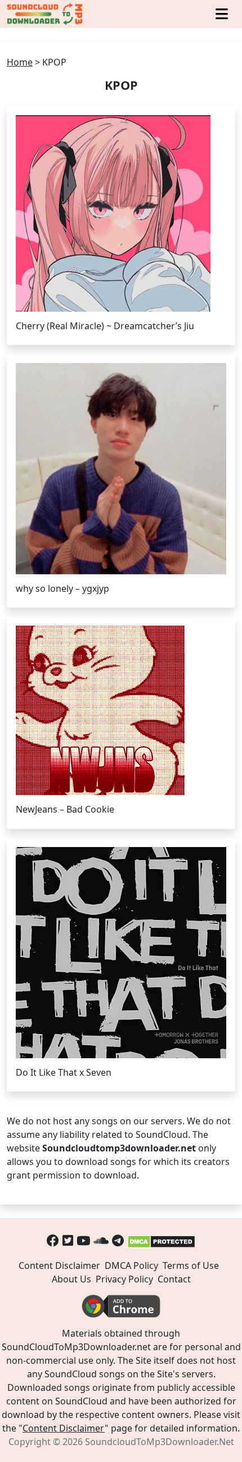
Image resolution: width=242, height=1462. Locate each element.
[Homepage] (45, 14)
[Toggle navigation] (221, 14)
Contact (174, 1279)
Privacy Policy (124, 1279)
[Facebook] (53, 1240)
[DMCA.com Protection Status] (161, 1240)
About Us (71, 1279)
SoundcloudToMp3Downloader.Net (159, 1441)
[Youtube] (83, 1240)
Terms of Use (191, 1265)
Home (20, 62)
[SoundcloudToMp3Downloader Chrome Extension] (121, 1305)
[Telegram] (118, 1240)
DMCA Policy (131, 1265)
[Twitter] (67, 1240)
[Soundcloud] (101, 1240)
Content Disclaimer (59, 1265)
